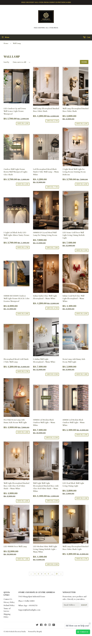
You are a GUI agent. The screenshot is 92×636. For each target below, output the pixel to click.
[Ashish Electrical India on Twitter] (37, 625)
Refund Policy (9, 605)
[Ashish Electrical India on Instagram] (49, 625)
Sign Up (84, 605)
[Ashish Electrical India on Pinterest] (45, 625)
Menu (7, 37)
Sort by (6, 62)
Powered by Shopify (35, 632)
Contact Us (8, 599)
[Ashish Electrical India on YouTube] (53, 625)
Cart (88, 37)
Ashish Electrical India (17, 632)
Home (6, 43)
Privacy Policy (9, 602)
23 (57, 574)
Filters (84, 62)
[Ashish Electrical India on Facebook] (41, 625)
